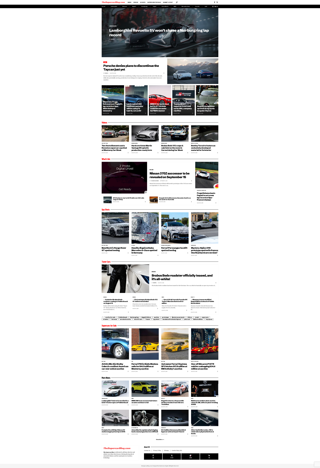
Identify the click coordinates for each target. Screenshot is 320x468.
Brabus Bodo (164, 143)
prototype (165, 317)
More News (106, 378)
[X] (217, 2)
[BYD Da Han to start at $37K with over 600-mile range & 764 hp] (107, 200)
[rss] (209, 456)
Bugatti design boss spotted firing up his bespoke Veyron (206, 108)
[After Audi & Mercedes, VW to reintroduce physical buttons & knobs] (204, 418)
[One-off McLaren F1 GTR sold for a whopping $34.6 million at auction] (204, 344)
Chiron (190, 317)
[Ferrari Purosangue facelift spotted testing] (175, 228)
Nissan (151, 170)
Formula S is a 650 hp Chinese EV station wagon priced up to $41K (113, 431)
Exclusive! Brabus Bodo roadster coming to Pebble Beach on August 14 (115, 301)
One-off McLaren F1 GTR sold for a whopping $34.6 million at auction (203, 366)
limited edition (198, 319)
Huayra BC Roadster (201, 190)
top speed (209, 319)
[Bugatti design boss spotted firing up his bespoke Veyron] (207, 100)
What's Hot (106, 159)
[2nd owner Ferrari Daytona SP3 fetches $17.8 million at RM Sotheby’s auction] (175, 344)
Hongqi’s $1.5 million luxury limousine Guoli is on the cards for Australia (175, 198)
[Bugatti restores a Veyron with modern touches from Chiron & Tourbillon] (175, 389)
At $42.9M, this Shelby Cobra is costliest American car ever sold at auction (115, 366)
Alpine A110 (193, 245)
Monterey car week (178, 317)
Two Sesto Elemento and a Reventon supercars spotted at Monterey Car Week (114, 148)
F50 (132, 361)
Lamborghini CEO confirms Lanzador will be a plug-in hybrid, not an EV (134, 107)
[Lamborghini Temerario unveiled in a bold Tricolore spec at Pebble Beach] (115, 389)
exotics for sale (110, 317)
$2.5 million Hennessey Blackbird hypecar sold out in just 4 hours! (173, 431)
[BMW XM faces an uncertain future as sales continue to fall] (145, 389)
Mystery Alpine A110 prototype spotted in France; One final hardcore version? (204, 250)
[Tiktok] (190, 456)
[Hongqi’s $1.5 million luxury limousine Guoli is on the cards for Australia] (154, 200)
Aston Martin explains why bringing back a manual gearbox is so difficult (145, 431)
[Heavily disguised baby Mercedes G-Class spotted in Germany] (145, 228)
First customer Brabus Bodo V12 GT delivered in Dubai (145, 300)
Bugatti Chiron (146, 317)
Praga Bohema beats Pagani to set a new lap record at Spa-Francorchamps (206, 196)
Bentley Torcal (194, 143)
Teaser (147, 319)
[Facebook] (215, 2)
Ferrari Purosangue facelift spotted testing (174, 249)
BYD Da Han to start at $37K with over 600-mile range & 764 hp (128, 198)
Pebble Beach (122, 317)
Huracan (114, 319)
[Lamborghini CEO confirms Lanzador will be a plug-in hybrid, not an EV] (136, 100)
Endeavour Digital (163, 466)
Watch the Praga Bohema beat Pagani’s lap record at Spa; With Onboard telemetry (112, 106)
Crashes (105, 319)
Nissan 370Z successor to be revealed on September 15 (169, 175)
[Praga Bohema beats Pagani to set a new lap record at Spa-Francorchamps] (206, 175)
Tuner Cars (106, 261)
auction (156, 317)
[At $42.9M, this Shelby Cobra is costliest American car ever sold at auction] (115, 344)
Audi (206, 6)
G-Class (133, 245)
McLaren (124, 6)
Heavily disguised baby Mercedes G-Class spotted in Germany (144, 250)
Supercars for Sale (109, 325)
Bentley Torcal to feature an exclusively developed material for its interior (203, 148)
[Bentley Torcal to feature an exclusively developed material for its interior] (204, 133)
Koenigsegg (144, 6)
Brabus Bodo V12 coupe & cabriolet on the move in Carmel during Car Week (172, 148)
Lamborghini (114, 6)
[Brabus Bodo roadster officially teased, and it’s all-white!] (125, 278)
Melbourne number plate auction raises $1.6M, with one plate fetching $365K (204, 402)
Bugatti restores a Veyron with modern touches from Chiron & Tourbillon (172, 402)
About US (147, 447)
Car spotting (105, 143)
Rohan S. (113, 39)
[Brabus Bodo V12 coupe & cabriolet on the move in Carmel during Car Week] (175, 133)
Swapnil (154, 283)
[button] (177, 2)
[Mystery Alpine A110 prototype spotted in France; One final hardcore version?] (204, 228)
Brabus (154, 272)
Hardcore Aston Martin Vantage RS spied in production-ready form (142, 148)
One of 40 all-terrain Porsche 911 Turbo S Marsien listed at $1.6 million (174, 301)
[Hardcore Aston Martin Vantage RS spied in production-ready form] (145, 133)
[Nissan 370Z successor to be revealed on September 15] (124, 178)
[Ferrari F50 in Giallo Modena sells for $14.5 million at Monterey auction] (145, 344)
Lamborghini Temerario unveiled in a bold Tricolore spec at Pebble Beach (115, 402)
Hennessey (163, 428)
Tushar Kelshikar (155, 181)
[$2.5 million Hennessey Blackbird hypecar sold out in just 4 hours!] (175, 418)
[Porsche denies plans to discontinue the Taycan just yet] (192, 71)
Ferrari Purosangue (165, 245)
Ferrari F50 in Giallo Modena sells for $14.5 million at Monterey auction (145, 366)
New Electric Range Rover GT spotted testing (114, 249)
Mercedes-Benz (186, 6)
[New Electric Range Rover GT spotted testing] (115, 228)
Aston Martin (165, 6)
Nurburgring (135, 143)
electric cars (105, 245)
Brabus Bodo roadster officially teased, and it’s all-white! (182, 277)
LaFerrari (187, 319)
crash (197, 317)
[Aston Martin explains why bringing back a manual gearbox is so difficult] (145, 418)
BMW (175, 6)
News (105, 62)
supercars (205, 317)
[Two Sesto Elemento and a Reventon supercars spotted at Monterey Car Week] (115, 133)
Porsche (197, 6)
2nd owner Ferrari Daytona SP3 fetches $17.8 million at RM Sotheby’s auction (174, 366)
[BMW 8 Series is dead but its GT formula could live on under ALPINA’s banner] (160, 100)
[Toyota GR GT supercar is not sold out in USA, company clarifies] (183, 100)
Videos (104, 122)
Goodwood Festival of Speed (171, 319)
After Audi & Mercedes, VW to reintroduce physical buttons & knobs (202, 432)
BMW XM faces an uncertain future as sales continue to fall (144, 402)
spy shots (156, 319)
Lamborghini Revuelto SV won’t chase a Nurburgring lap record (159, 32)
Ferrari (103, 6)
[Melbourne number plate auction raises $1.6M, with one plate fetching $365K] (204, 389)
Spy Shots (106, 209)
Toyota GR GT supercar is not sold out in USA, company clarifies (183, 107)
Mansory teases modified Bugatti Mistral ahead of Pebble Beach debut (202, 301)
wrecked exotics (125, 319)
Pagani (154, 6)
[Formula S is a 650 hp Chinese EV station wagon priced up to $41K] (115, 418)
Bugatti (134, 6)
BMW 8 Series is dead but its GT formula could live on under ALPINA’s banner (159, 107)
